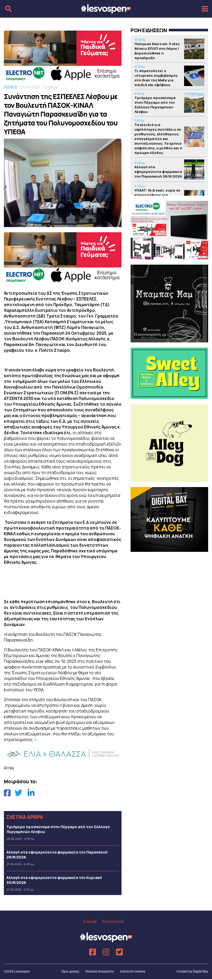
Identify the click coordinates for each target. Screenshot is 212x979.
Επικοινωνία (113, 921)
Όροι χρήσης (70, 971)
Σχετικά (89, 921)
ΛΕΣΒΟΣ (10, 86)
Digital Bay (200, 971)
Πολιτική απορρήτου (99, 971)
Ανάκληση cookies (132, 971)
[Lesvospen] (106, 11)
